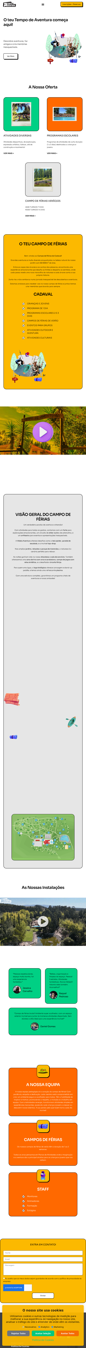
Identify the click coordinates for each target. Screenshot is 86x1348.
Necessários (30, 1327)
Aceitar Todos (67, 1333)
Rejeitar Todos (18, 1333)
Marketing (59, 1327)
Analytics (45, 1327)
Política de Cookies (43, 1340)
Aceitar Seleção (43, 1333)
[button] (43, 4)
